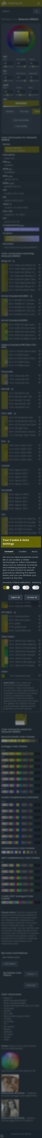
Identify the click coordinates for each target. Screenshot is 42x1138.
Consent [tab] (9, 551)
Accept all (32, 597)
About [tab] (34, 551)
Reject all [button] (15, 597)
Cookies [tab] (22, 551)
